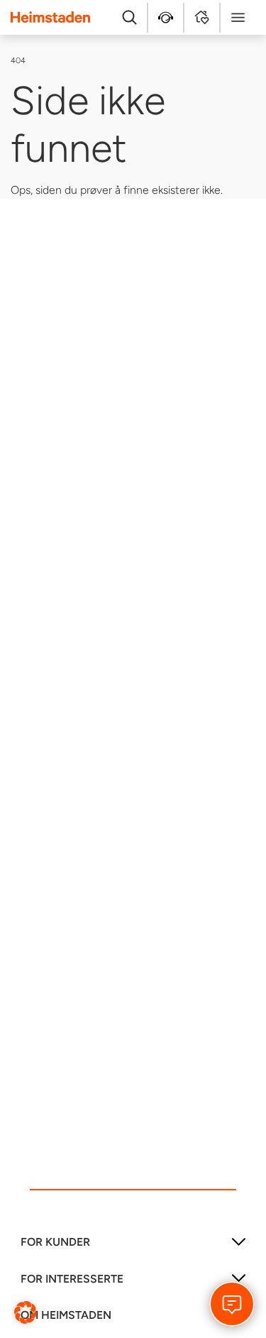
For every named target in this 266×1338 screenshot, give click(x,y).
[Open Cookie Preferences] (25, 1311)
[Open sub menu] (238, 1247)
